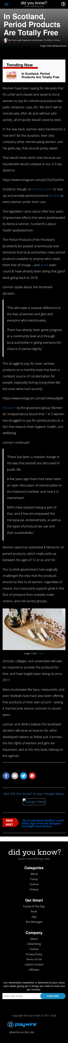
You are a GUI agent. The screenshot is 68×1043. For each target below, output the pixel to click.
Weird (34, 874)
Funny (34, 879)
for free (54, 195)
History (34, 889)
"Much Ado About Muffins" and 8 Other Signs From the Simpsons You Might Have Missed (43, 823)
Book (34, 911)
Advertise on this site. (22, 1032)
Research (9, 408)
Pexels (41, 653)
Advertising (34, 944)
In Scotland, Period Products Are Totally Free (40, 75)
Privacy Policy (34, 954)
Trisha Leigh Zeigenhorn (21, 40)
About (34, 939)
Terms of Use (34, 959)
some (44, 265)
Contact (34, 949)
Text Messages (34, 922)
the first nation (41, 189)
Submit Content (34, 964)
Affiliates (34, 970)
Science (34, 884)
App (34, 916)
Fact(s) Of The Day (34, 906)
